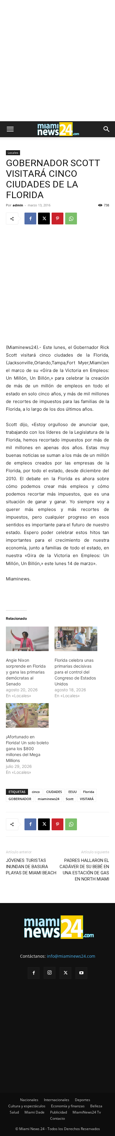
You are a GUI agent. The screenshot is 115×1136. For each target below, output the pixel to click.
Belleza (96, 1106)
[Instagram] (49, 973)
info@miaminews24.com (71, 956)
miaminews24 (48, 799)
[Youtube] (81, 973)
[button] (10, 129)
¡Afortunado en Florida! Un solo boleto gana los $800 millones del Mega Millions (27, 748)
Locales (13, 153)
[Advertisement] (57, 60)
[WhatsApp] (71, 218)
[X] (44, 218)
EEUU (72, 791)
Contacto (57, 1118)
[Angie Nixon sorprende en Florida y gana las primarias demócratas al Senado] (27, 639)
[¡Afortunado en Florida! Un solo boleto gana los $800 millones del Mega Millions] (27, 715)
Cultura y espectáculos (26, 1106)
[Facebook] (30, 218)
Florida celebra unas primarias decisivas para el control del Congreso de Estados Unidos (75, 672)
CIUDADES (54, 791)
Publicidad (58, 1112)
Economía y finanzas (68, 1106)
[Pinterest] (57, 218)
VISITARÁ (86, 799)
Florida (88, 791)
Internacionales (56, 1099)
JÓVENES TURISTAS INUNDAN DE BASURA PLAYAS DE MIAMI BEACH (31, 867)
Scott (69, 799)
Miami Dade (34, 1112)
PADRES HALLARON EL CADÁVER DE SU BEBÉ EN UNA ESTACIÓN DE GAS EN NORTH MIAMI (84, 870)
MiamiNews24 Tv (87, 1112)
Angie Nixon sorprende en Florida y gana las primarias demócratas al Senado (26, 672)
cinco (36, 791)
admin (18, 205)
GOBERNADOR (20, 799)
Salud (14, 1112)
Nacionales (29, 1099)
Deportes (82, 1099)
